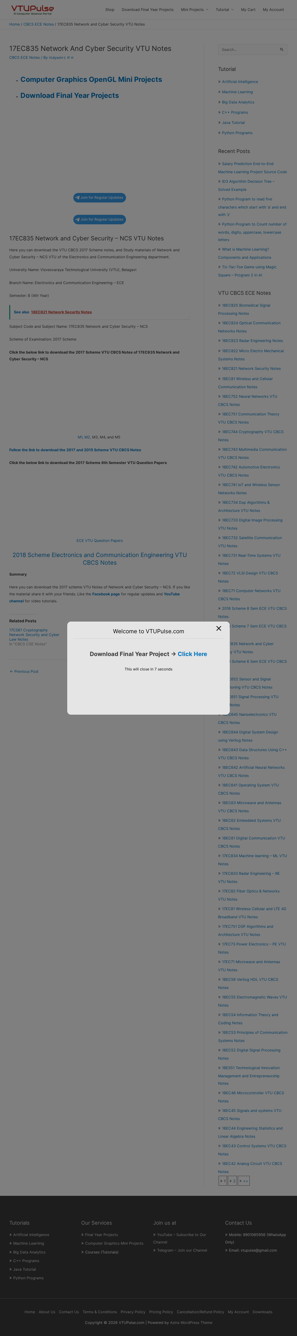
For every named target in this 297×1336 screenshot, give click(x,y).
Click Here (192, 653)
